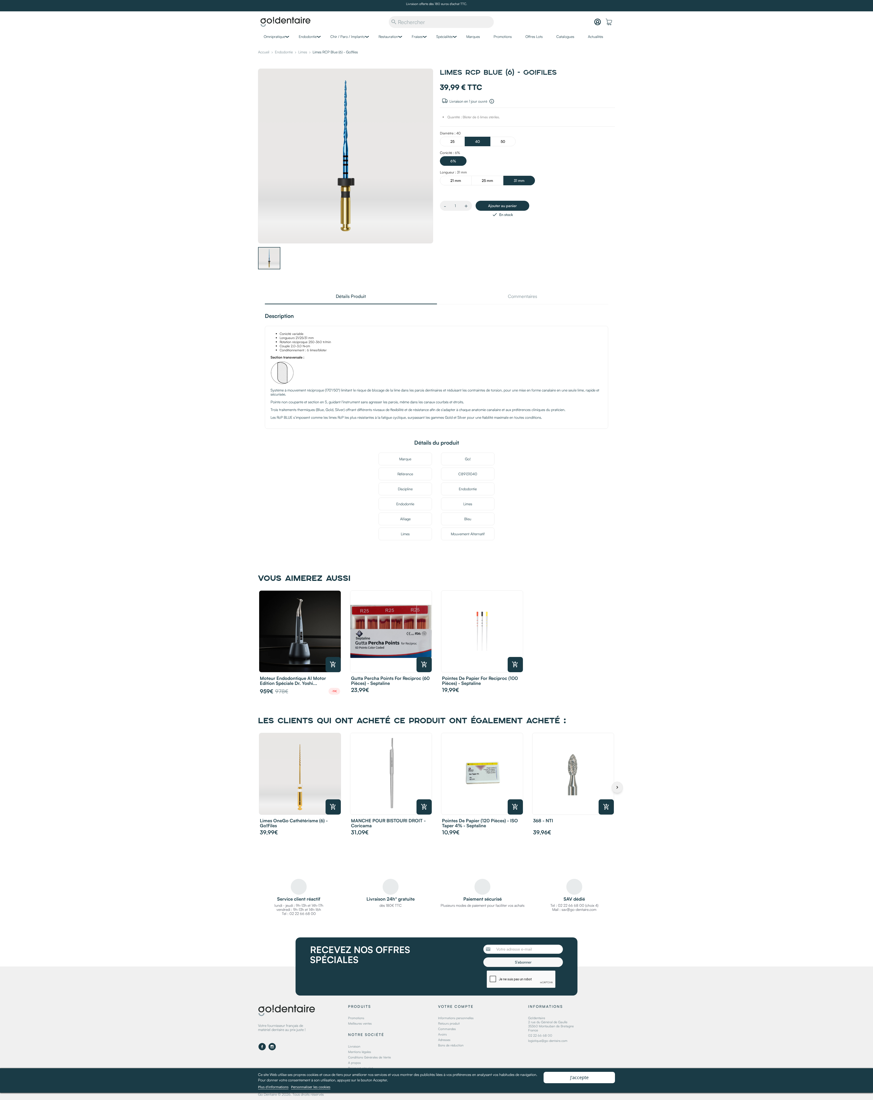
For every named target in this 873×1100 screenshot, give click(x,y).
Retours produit (449, 1023)
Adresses (444, 1040)
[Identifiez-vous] (597, 22)
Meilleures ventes (360, 1023)
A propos (354, 1063)
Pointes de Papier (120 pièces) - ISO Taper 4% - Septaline (480, 823)
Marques (473, 36)
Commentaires (522, 296)
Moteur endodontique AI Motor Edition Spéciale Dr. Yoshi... (293, 680)
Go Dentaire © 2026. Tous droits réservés (291, 1094)
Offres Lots (534, 36)
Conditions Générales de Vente (369, 1057)
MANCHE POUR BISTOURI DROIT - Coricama (388, 823)
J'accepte (579, 1077)
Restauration (388, 36)
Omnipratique (274, 36)
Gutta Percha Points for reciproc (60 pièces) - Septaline (390, 680)
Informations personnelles (456, 1018)
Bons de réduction (451, 1045)
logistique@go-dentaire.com (547, 1041)
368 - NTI (543, 820)
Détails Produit (351, 296)
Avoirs (442, 1034)
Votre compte (456, 1006)
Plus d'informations (273, 1087)
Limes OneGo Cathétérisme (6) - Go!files (294, 823)
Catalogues (565, 36)
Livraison (354, 1046)
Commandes (447, 1029)
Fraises (417, 36)
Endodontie (308, 36)
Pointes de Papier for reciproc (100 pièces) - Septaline (480, 680)
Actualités (595, 36)
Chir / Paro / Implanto (347, 36)
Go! (468, 459)
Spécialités (444, 36)
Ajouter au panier (502, 205)
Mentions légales (359, 1052)
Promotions (503, 36)
